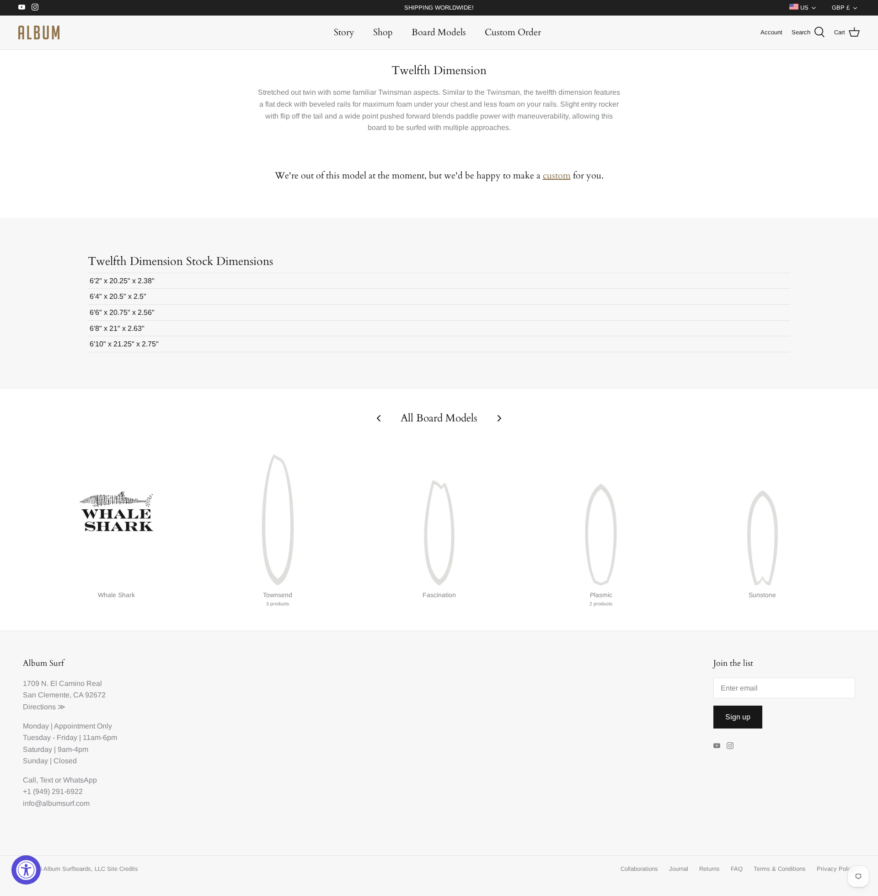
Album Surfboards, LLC (74, 868)
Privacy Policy (836, 868)
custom (557, 175)
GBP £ (841, 7)
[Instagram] (35, 7)
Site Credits (122, 868)
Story (344, 32)
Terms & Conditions (780, 868)
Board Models (439, 32)
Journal (678, 868)
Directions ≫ (44, 707)
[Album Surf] (38, 32)
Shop (383, 32)
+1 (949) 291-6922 (53, 791)
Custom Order (513, 32)
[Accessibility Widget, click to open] (26, 870)
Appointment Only (83, 726)
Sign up (737, 717)
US (803, 7)
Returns (709, 868)
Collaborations (639, 868)
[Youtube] (21, 7)
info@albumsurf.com (56, 803)
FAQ (737, 868)
